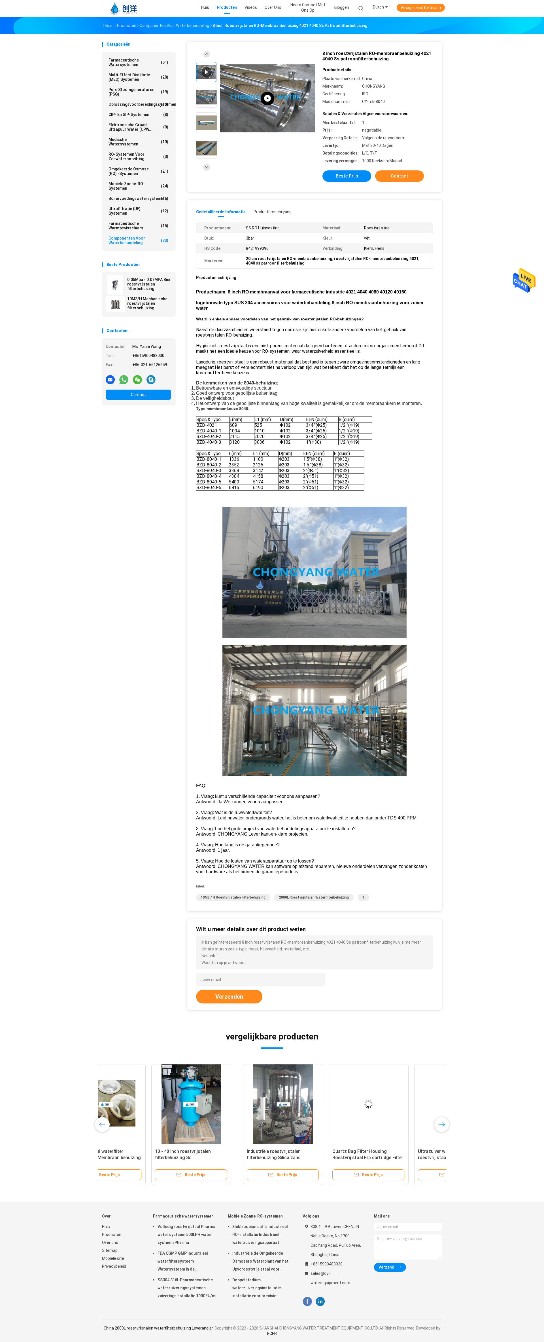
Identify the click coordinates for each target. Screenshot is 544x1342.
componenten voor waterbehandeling (138, 240)
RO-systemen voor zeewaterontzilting (138, 156)
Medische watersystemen (138, 141)
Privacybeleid (114, 1266)
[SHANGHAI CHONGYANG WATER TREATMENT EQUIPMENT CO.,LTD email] (110, 379)
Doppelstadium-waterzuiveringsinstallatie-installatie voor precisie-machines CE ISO (257, 1289)
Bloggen (341, 7)
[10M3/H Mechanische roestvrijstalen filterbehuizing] (115, 304)
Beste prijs (347, 176)
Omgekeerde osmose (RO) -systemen (138, 171)
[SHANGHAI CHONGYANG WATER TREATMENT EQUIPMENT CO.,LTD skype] (151, 379)
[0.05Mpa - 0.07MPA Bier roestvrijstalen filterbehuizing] (115, 285)
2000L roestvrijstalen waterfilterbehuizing (314, 897)
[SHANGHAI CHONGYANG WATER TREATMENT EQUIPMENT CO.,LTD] (124, 8)
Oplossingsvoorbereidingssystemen (140, 104)
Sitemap (110, 1250)
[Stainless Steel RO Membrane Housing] (267, 98)
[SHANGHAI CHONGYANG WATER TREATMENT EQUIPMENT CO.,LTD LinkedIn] (320, 1302)
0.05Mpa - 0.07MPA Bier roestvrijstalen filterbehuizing (149, 284)
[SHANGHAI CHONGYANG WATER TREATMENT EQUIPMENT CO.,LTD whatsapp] (123, 379)
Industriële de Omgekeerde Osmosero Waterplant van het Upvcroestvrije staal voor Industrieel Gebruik (260, 1262)
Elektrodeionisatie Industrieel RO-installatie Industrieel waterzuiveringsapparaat (260, 1234)
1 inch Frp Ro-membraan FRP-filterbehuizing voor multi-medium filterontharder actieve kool (397, 1157)
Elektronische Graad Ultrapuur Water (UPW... (138, 127)
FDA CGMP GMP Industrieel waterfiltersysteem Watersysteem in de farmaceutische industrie (183, 1262)
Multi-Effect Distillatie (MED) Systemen (138, 77)
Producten (111, 1234)
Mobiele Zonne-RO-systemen (138, 186)
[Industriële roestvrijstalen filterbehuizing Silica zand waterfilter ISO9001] (142, 1104)
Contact (138, 394)
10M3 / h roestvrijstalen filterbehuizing (233, 897)
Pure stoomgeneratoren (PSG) (138, 91)
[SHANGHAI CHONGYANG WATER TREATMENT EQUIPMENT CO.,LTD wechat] (137, 379)
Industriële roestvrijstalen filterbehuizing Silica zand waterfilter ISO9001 (133, 1157)
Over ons (110, 1242)
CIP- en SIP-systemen (138, 114)
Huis (106, 1226)
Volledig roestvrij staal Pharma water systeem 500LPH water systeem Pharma (186, 1234)
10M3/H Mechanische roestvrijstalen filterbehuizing (147, 303)
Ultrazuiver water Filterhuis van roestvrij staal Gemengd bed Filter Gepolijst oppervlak (312, 1157)
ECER (272, 1333)
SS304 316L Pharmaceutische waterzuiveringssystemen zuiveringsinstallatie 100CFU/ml (187, 1288)
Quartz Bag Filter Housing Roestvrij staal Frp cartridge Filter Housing (226, 1157)
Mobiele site (113, 1258)
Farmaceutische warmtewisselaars (138, 225)
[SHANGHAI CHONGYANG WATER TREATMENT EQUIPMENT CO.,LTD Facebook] (307, 1302)
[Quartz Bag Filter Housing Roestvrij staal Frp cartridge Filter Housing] (227, 1104)
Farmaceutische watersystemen (138, 62)
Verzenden (229, 996)
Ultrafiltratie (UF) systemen (138, 210)
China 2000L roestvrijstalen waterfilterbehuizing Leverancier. (159, 1328)
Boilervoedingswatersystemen (138, 198)
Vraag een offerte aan (421, 7)
